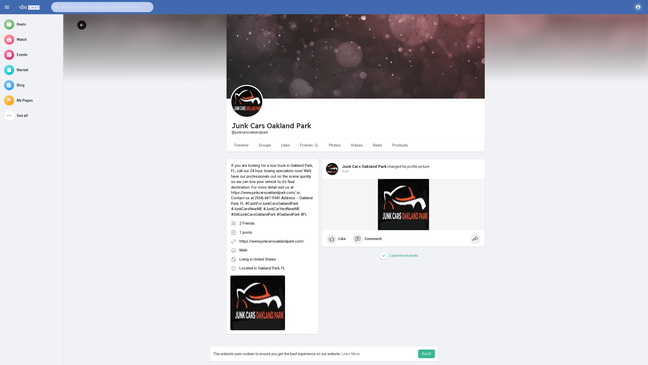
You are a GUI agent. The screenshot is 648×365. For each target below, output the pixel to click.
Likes (285, 145)
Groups (265, 145)
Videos (357, 145)
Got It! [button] (426, 354)
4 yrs (345, 171)
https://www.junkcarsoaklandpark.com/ (271, 241)
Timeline (241, 145)
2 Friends (247, 223)
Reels (377, 145)
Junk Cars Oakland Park (364, 166)
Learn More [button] (350, 354)
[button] (102, 7)
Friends (308, 145)
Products (400, 145)
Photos (335, 145)
